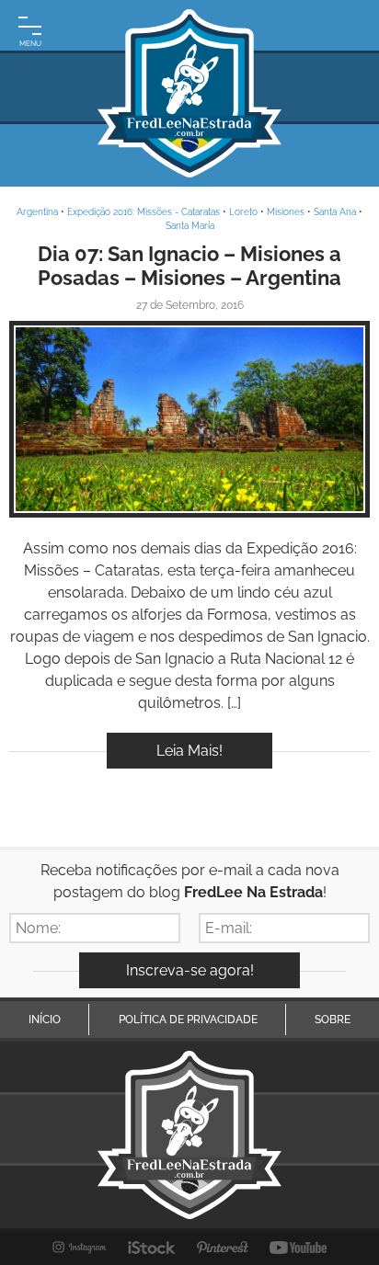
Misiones (285, 212)
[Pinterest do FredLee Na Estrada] (222, 1247)
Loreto (243, 212)
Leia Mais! (189, 750)
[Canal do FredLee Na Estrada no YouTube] (298, 1247)
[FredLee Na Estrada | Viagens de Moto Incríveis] (189, 93)
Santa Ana (335, 212)
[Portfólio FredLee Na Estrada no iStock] (152, 1247)
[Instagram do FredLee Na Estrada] (79, 1247)
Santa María (190, 226)
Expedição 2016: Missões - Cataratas (143, 212)
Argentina (37, 212)
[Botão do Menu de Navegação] (30, 30)
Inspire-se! (190, 419)
